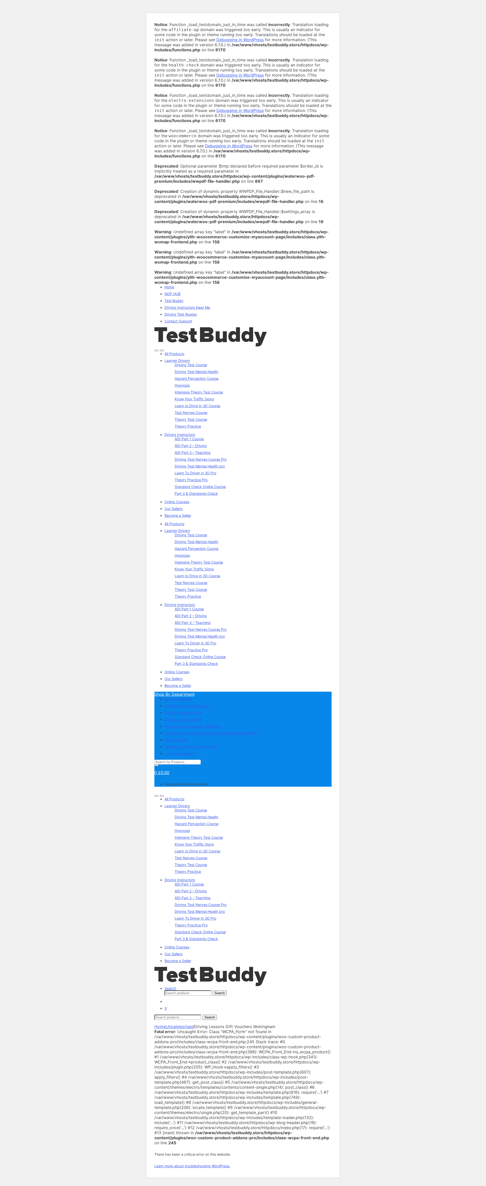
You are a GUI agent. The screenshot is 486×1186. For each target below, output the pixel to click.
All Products (174, 354)
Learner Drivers (177, 360)
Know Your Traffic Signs (194, 399)
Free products (176, 740)
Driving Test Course (191, 365)
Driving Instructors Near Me (187, 307)
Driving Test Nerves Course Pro (201, 459)
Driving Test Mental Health (196, 371)
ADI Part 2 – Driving (191, 446)
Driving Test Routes (181, 314)
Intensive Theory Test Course (199, 392)
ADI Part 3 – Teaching (193, 452)
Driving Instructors (180, 434)
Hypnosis (182, 385)
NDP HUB (172, 294)
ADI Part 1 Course (189, 439)
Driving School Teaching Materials (192, 726)
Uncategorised (180, 1026)
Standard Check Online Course (200, 486)
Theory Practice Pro (191, 480)
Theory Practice (188, 426)
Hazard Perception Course (196, 378)
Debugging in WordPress (240, 39)
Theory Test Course (191, 419)
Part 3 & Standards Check (196, 493)
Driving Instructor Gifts (183, 712)
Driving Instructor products (187, 706)
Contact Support (178, 321)
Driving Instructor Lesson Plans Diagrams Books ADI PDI (211, 733)
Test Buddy (174, 300)
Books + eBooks (178, 699)
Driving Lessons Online (183, 719)
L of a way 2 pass (179, 753)
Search (170, 988)
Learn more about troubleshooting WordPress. (192, 1166)
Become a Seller (178, 515)
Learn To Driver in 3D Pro (195, 473)
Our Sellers (174, 508)
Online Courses (177, 502)
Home (169, 287)
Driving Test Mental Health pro (200, 466)
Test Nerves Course (191, 412)
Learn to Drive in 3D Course (197, 406)
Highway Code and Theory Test (191, 747)
